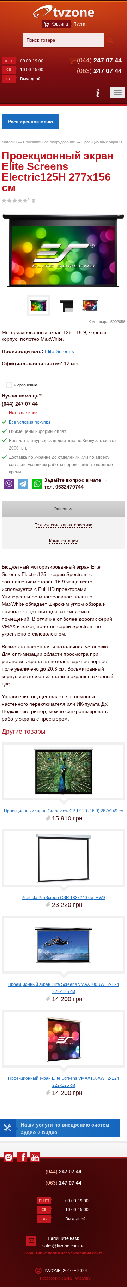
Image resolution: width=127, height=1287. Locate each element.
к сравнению (25, 385)
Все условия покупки (29, 422)
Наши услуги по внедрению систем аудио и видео (65, 1128)
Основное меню (97, 92)
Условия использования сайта (73, 1253)
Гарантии (33, 1253)
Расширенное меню (30, 121)
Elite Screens (59, 351)
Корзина (59, 24)
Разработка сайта (56, 1278)
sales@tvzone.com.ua (63, 1245)
